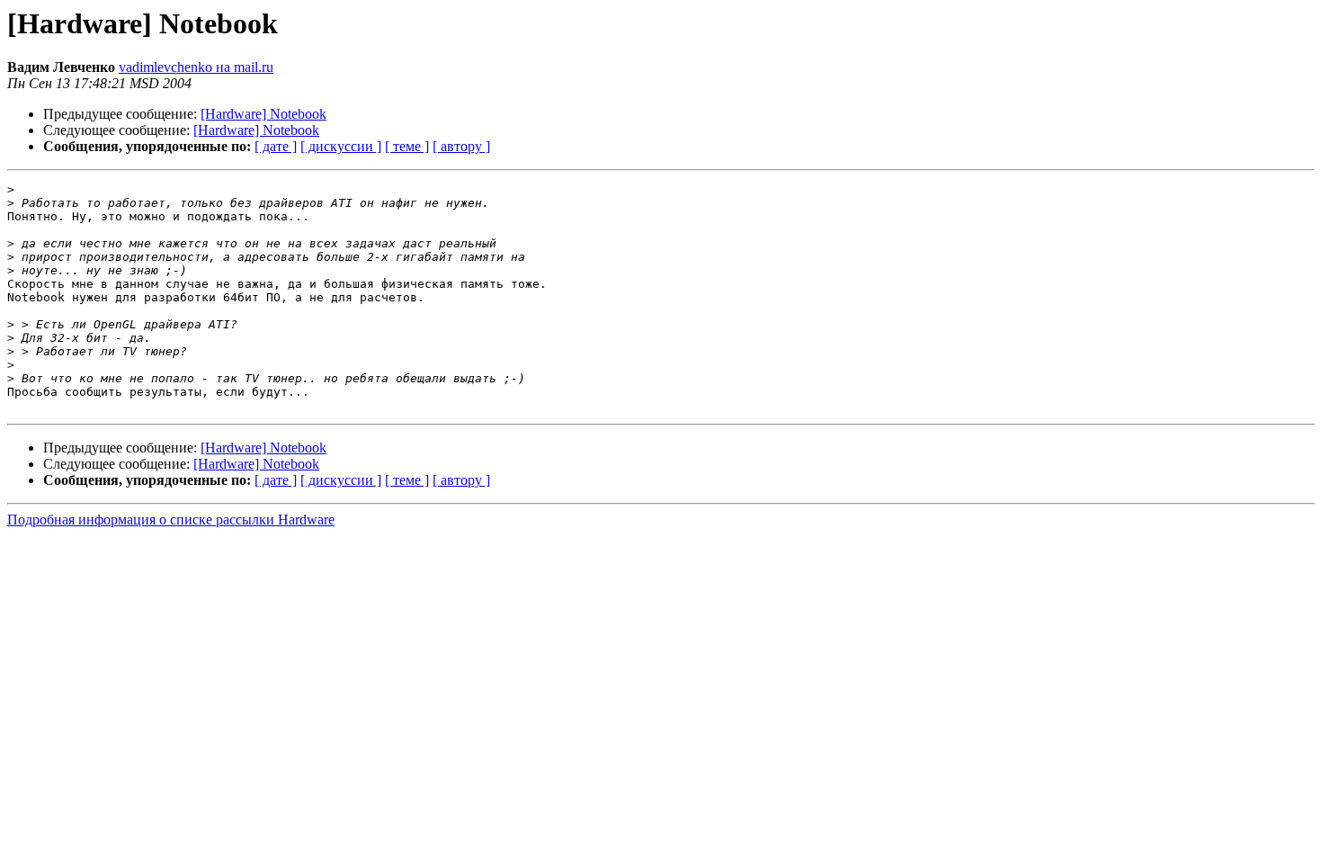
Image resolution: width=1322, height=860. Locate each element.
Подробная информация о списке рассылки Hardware (171, 519)
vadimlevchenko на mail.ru (196, 67)
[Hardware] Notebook (263, 113)
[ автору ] (461, 146)
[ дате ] (276, 146)
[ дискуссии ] (340, 146)
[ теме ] (407, 146)
